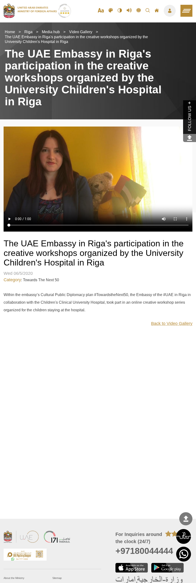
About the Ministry (14, 578)
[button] (183, 536)
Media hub (51, 32)
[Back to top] (185, 518)
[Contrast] (120, 10)
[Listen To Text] (129, 10)
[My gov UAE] (56, 537)
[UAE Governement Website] (21, 537)
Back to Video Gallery (171, 323)
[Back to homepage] (31, 16)
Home (10, 32)
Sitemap (57, 578)
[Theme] (111, 10)
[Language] (138, 10)
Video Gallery (80, 32)
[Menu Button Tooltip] (170, 11)
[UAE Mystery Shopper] (25, 555)
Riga (28, 32)
